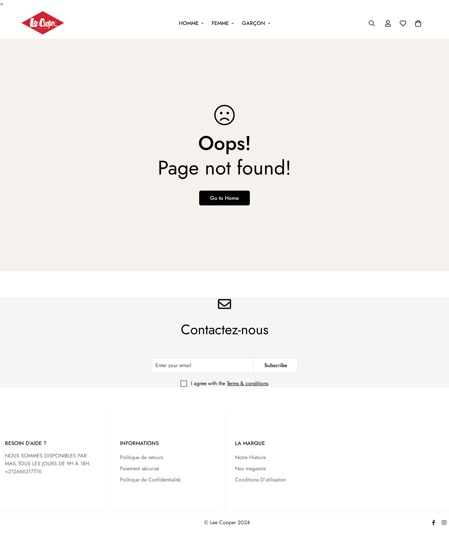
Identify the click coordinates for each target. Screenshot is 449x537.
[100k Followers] (444, 522)
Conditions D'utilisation (260, 479)
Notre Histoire (250, 457)
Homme (189, 23)
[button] (418, 23)
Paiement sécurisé (139, 468)
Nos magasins (250, 468)
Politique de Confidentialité (150, 479)
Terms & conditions (247, 383)
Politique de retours (141, 457)
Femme (220, 23)
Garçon (253, 23)
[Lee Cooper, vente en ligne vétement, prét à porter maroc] (42, 23)
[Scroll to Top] (436, 501)
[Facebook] (433, 522)
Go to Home (224, 198)
